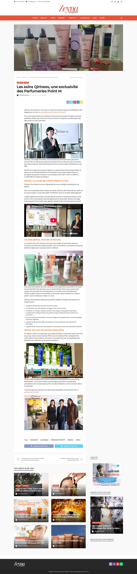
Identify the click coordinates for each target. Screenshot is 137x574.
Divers (102, 18)
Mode (53, 18)
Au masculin (85, 18)
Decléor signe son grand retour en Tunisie (67, 490)
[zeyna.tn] (19, 564)
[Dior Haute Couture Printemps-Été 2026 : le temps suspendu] (106, 515)
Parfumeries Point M (58, 440)
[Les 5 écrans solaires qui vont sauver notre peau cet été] (31, 510)
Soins (26, 82)
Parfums (25, 485)
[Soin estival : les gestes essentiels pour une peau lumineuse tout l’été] (31, 536)
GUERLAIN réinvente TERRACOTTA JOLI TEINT (67, 542)
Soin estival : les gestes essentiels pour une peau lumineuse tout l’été (29, 542)
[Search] (121, 17)
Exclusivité (34, 440)
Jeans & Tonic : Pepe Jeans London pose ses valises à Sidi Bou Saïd (29, 490)
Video (95, 18)
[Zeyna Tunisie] (68, 9)
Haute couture (97, 522)
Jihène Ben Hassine (23, 493)
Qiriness (70, 440)
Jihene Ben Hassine (24, 95)
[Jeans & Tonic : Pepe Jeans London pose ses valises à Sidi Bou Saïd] (31, 484)
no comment (42, 95)
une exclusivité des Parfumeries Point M (52, 112)
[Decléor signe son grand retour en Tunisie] (68, 484)
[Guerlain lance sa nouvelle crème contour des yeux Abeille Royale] (68, 510)
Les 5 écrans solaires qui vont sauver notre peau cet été (30, 516)
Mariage (61, 18)
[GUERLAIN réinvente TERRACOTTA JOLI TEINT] (68, 536)
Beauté (43, 18)
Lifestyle (72, 18)
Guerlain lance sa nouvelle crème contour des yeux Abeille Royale (66, 516)
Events (35, 18)
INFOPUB (86, 571)
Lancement (44, 440)
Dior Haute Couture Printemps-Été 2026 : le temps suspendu (107, 527)
